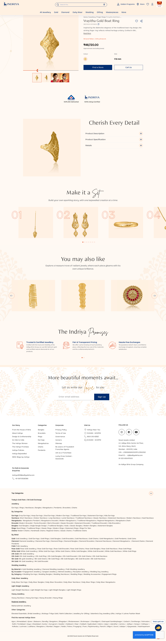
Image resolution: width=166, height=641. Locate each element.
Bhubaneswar (73, 621)
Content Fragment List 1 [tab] (82, 357)
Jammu (122, 624)
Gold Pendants (120, 539)
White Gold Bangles (79, 551)
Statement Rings (71, 528)
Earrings (15, 508)
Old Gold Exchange (34, 500)
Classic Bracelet (67, 523)
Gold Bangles (55, 539)
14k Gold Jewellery (26, 561)
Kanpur (137, 624)
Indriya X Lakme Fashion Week (128, 614)
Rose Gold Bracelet (61, 549)
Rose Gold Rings (125, 549)
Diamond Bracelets (86, 541)
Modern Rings (58, 528)
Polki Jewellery (22, 546)
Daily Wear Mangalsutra (105, 582)
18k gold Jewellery (26, 559)
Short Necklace (26, 518)
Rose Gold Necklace (109, 549)
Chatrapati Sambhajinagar (111, 621)
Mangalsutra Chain (123, 521)
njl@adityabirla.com (135, 455)
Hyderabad (91, 624)
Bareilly (45, 621)
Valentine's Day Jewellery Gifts (102, 614)
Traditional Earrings (78, 516)
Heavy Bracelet (45, 598)
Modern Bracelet (25, 523)
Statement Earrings (95, 516)
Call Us (128, 67)
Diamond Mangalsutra (121, 541)
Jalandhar (114, 624)
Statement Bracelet (82, 523)
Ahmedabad (21, 621)
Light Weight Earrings (39, 590)
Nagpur (57, 626)
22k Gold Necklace (99, 556)
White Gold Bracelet (96, 551)
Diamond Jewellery (26, 541)
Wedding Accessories (91, 574)
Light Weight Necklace (20, 590)
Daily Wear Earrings (19, 582)
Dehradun (145, 621)
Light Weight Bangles (57, 590)
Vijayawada (131, 626)
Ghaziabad (36, 624)
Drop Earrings (24, 516)
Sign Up (102, 396)
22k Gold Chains (84, 556)
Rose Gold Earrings (44, 549)
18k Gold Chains (41, 559)
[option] (37, 77)
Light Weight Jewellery (20, 586)
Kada (66, 526)
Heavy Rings (58, 598)
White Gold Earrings (46, 551)
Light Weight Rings (74, 590)
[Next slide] (154, 296)
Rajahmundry (93, 626)
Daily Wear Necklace (72, 582)
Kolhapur (145, 624)
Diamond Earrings (42, 541)
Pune (85, 626)
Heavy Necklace (18, 598)
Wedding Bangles (45, 574)
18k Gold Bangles (67, 559)
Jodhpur (130, 624)
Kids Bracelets (114, 523)
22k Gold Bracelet (70, 556)
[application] (51, 43)
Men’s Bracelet (53, 523)
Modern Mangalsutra (67, 521)
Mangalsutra (47, 508)
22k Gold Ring (40, 556)
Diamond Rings (57, 541)
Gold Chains (93, 539)
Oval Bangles (24, 526)
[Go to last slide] (11, 296)
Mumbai (49, 626)
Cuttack (127, 621)
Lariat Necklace (68, 518)
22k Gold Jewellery (26, 556)
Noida (63, 626)
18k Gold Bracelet (82, 559)
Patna (69, 626)
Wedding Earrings (30, 574)
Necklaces (29, 508)
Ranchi (102, 626)
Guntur (45, 624)
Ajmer (30, 621)
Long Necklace (54, 518)
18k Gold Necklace (98, 559)
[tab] (82, 242)
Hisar (76, 624)
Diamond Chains (138, 541)
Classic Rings (46, 528)
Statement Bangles (105, 526)
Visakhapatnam (144, 626)
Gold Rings (45, 539)
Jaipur (106, 624)
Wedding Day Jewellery (99, 572)
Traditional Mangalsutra (86, 521)
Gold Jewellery (21, 539)
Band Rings (21, 528)
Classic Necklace (100, 518)
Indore (100, 624)
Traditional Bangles (55, 526)
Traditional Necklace (84, 518)
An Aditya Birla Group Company (131, 464)
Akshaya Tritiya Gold (50, 614)
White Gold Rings (129, 551)
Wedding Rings (76, 574)
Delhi (14, 624)
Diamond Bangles (71, 541)
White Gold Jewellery (29, 551)
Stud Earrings (49, 516)
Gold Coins (132, 539)
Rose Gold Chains (77, 549)
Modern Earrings (62, 516)
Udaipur (122, 626)
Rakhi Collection (65, 614)
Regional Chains (52, 531)
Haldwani (69, 624)
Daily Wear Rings (88, 582)
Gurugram (53, 624)
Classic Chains (65, 531)
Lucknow (22, 626)
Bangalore (53, 621)
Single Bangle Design (38, 526)
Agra (13, 621)
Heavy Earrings (32, 598)
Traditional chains (80, 531)
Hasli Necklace (148, 518)
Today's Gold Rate (19, 500)
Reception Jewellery (81, 572)
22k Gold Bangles (54, 556)
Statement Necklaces (116, 518)
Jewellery (92, 17)
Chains (74, 508)
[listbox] (51, 76)
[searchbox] (81, 5)
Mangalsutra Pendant (31, 521)
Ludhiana (31, 626)
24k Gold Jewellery (26, 554)
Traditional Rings (33, 528)
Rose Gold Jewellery (28, 549)
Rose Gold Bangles (92, 549)
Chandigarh (95, 621)
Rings (22, 508)
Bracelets (66, 508)
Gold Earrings (34, 539)
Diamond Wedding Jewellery (53, 569)
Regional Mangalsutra (105, 521)
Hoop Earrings (37, 516)
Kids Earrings (109, 516)
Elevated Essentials (19, 614)
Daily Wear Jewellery (20, 578)
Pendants (57, 508)
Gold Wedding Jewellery (31, 569)
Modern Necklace (133, 518)
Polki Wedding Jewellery (75, 569)
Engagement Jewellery (32, 572)
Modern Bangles (89, 526)
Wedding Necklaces (61, 574)
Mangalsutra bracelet (49, 521)
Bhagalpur (63, 621)
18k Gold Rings (54, 559)
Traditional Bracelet (99, 523)
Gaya (29, 624)
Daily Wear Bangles (36, 582)
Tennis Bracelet (40, 523)
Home (85, 17)
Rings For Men (85, 528)
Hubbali (83, 624)
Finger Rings (101, 17)
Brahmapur (85, 621)
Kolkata (15, 626)
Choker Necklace (40, 518)
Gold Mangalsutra (106, 539)
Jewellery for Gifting (81, 614)
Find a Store (97, 67)
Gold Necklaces (81, 539)
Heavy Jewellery (18, 594)
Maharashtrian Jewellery (21, 606)
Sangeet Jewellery (49, 572)
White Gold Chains (63, 551)
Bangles (38, 508)
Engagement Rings (109, 574)
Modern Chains (23, 531)
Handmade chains (38, 531)
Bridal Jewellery (34, 614)
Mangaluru (40, 626)
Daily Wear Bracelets (53, 582)
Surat (116, 626)
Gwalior (61, 624)
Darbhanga (135, 621)
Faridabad (21, 624)
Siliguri (109, 626)
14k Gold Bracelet (41, 561)
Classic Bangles (76, 526)
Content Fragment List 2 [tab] (83, 357)
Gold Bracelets (68, 539)
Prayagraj (77, 626)
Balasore (37, 621)
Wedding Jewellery (19, 565)
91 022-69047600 (126, 458)
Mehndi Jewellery (65, 572)
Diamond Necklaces (103, 541)
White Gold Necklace (113, 551)
